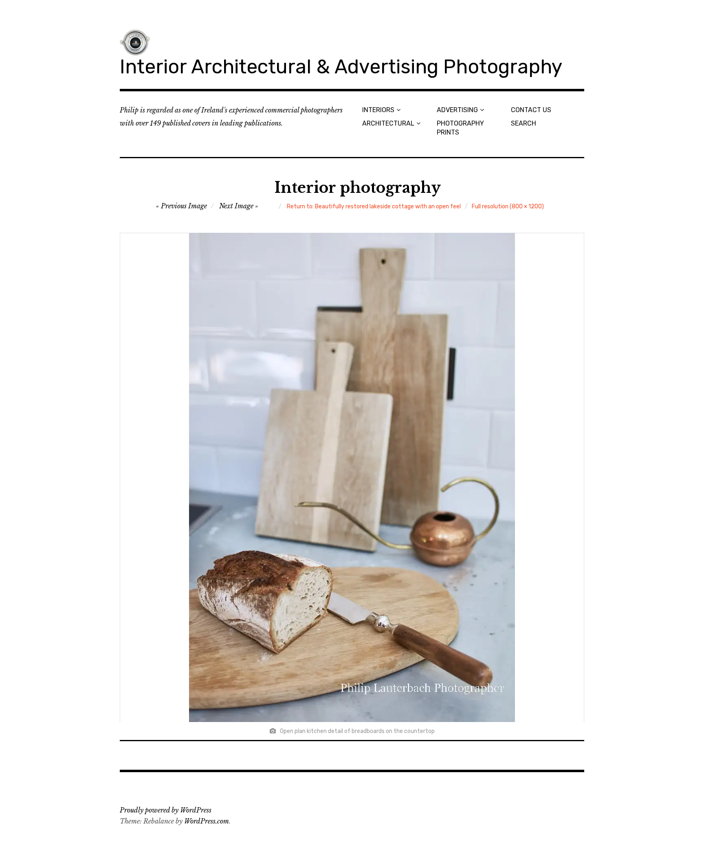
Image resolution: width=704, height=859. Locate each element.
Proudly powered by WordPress (165, 810)
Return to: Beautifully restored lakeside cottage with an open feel (374, 206)
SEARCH (523, 123)
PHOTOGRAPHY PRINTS (460, 127)
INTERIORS (378, 110)
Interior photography (358, 188)
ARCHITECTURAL (388, 123)
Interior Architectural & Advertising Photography (341, 66)
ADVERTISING (457, 110)
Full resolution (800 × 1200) (508, 206)
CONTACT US (531, 110)
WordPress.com (206, 821)
